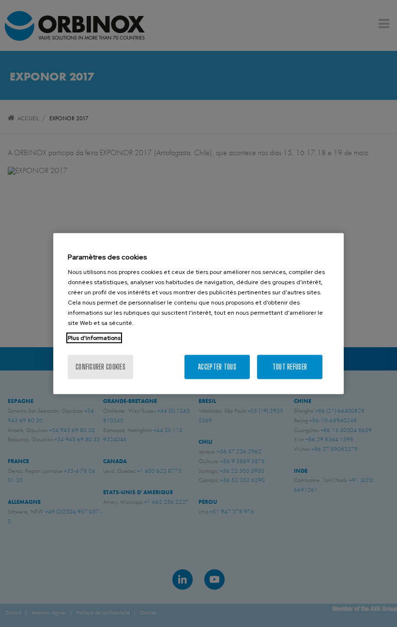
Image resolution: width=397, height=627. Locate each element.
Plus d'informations (94, 338)
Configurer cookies (100, 367)
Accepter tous (217, 367)
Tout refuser (290, 367)
